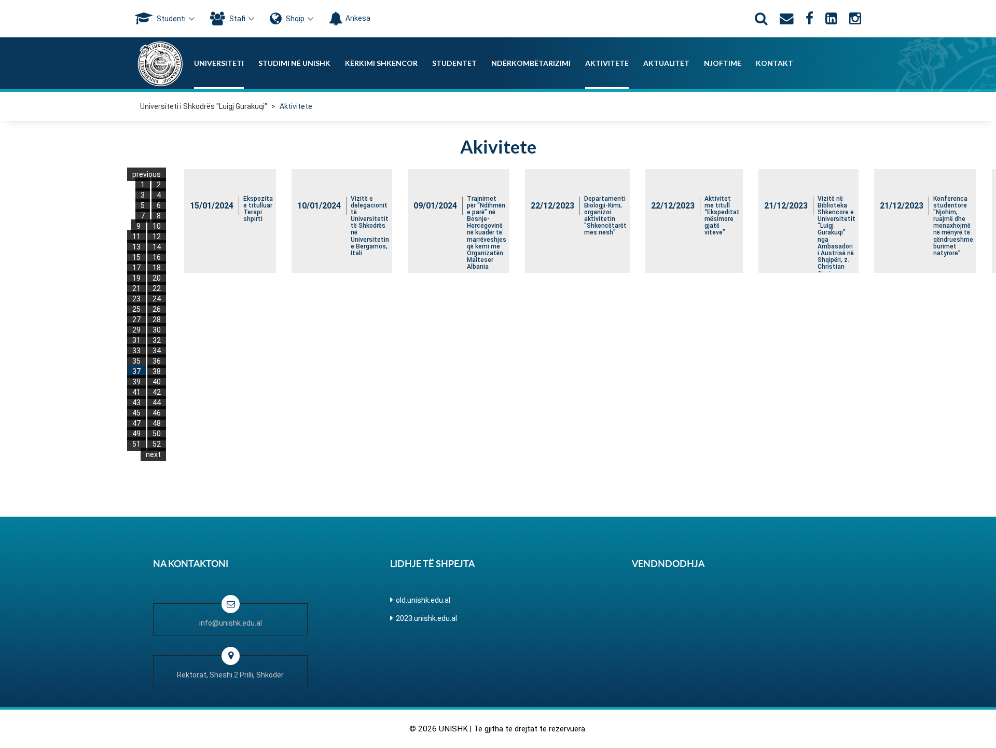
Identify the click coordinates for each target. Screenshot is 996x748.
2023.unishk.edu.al (426, 618)
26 (157, 309)
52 (157, 444)
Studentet (454, 63)
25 (136, 309)
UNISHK (453, 728)
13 (136, 247)
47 (136, 423)
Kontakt (774, 63)
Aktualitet (666, 63)
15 (136, 257)
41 (136, 392)
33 (136, 351)
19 (136, 278)
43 (136, 402)
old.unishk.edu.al (423, 600)
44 (157, 402)
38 (157, 371)
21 (136, 288)
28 (157, 319)
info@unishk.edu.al (230, 623)
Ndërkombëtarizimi (531, 63)
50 (157, 434)
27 (136, 319)
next (153, 454)
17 (136, 268)
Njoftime (722, 63)
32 (157, 340)
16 (157, 257)
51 (136, 444)
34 (157, 351)
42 (157, 392)
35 (136, 361)
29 (136, 330)
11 (136, 236)
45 (136, 413)
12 (157, 236)
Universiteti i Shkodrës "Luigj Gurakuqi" (203, 106)
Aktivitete (607, 63)
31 (136, 340)
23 (136, 299)
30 (157, 330)
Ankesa (357, 18)
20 (157, 278)
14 (157, 247)
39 (136, 382)
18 (157, 268)
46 (157, 413)
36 (157, 361)
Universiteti (219, 63)
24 (157, 299)
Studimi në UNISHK (294, 63)
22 (157, 288)
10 (157, 226)
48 (157, 423)
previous (146, 174)
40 (157, 382)
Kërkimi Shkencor (381, 63)
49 (136, 434)
